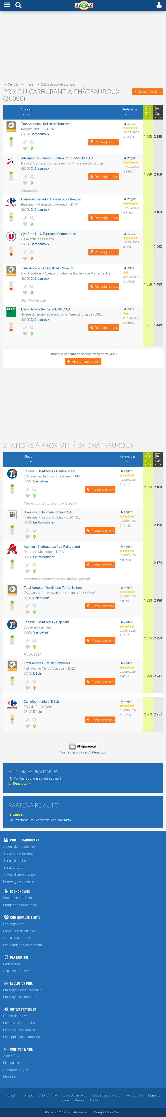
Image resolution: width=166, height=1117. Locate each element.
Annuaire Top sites (16, 971)
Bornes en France (18, 881)
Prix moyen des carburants (22, 990)
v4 (55, 1112)
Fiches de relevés (16, 1016)
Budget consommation (20, 905)
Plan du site (11, 1063)
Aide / (11, 1056)
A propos (27, 1095)
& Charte (48, 1095)
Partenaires (11, 964)
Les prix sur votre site (19, 1023)
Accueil (11, 1095)
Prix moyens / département (23, 997)
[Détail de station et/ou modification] (31, 142)
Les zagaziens (13, 924)
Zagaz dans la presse (106, 1095)
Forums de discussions (20, 931)
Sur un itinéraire (14, 861)
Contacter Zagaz (15, 1070)
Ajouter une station (86, 362)
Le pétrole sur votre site (20, 1030)
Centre (13, 84)
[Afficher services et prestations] (24, 142)
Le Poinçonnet (43, 522)
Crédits (79, 1100)
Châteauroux (40, 134)
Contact (95, 1100)
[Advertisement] (83, 47)
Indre (29, 84)
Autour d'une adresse (19, 874)
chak (130, 268)
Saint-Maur (41, 481)
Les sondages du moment (22, 945)
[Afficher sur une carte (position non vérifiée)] (31, 258)
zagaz (131, 123)
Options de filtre (149, 92)
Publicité (9, 1077)
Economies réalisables (19, 898)
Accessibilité (134, 1095)
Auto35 (18, 815)
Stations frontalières (18, 853)
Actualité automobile (18, 938)
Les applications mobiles (21, 1037)
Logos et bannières (74, 1095)
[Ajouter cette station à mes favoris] (24, 148)
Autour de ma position (19, 847)
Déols (37, 673)
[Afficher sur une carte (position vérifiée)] (31, 148)
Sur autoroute (13, 868)
